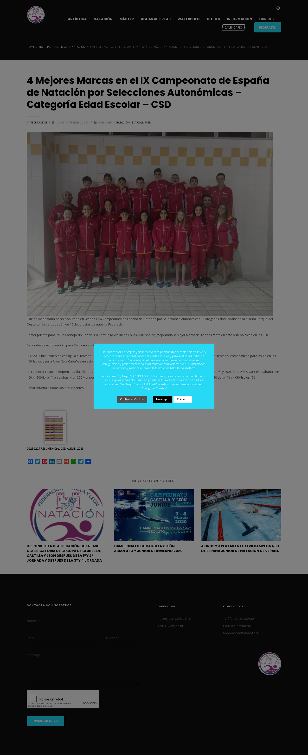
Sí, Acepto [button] (182, 399)
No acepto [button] (162, 399)
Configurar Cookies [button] (132, 399)
